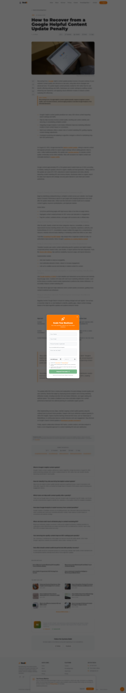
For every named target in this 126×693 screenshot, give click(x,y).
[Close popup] (77, 317)
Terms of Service (65, 362)
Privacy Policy (57, 362)
